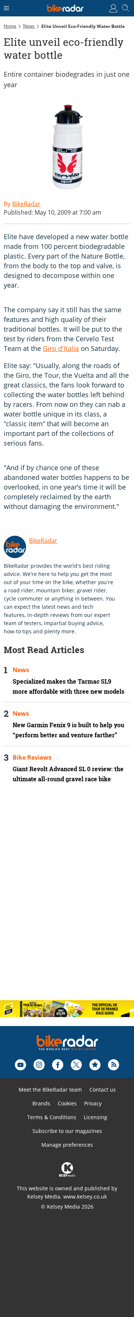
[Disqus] (67, 898)
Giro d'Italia (61, 348)
